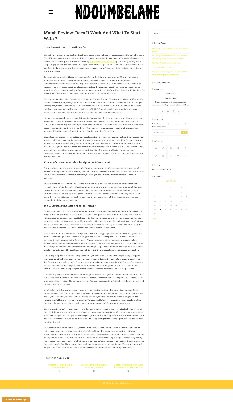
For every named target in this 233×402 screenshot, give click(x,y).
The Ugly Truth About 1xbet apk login (166, 63)
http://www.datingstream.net (102, 61)
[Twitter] (162, 111)
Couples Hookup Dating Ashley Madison (60, 366)
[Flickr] (163, 155)
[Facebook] (168, 111)
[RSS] (185, 155)
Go (184, 132)
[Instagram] (179, 111)
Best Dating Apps (79, 47)
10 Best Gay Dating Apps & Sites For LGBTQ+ (94, 366)
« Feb (154, 219)
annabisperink (53, 47)
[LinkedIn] (185, 148)
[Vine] (170, 155)
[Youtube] (178, 155)
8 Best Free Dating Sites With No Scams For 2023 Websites (128, 366)
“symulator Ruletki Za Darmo (163, 67)
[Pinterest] (156, 155)
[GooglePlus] (173, 111)
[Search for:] (170, 33)
